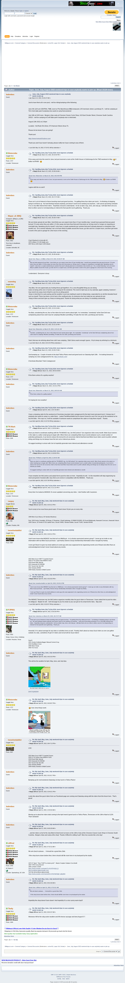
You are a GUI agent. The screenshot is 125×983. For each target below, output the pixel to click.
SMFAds (58, 976)
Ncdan (62, 43)
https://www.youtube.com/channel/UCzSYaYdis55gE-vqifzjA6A (46, 874)
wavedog (12, 282)
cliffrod (11, 843)
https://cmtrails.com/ (60, 357)
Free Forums (66, 976)
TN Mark (11, 427)
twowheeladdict (14, 530)
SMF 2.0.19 (54, 974)
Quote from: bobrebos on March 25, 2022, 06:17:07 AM (45, 616)
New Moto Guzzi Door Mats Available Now (108, 21)
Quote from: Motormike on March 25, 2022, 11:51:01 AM (45, 329)
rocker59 (50, 43)
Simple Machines (71, 974)
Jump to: (98, 951)
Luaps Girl (57, 43)
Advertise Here (9, 936)
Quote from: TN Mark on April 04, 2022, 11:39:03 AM (44, 457)
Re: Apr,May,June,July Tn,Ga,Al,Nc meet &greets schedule (52, 153)
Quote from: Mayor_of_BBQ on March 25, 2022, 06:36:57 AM (46, 259)
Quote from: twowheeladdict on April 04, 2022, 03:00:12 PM (46, 583)
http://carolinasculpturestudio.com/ (38, 870)
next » (119, 83)
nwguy (11, 501)
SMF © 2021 (62, 974)
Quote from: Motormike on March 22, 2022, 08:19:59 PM (45, 175)
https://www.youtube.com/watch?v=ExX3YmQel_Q (43, 868)
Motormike (12, 153)
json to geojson (33, 691)
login (21, 11)
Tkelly (10, 908)
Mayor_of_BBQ (14, 216)
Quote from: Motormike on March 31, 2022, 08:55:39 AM (45, 390)
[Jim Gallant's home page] (7, 524)
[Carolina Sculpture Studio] (7, 871)
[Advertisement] (62, 64)
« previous (113, 83)
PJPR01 (11, 610)
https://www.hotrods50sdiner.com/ (39, 138)
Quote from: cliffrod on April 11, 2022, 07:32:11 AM (44, 887)
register (26, 11)
